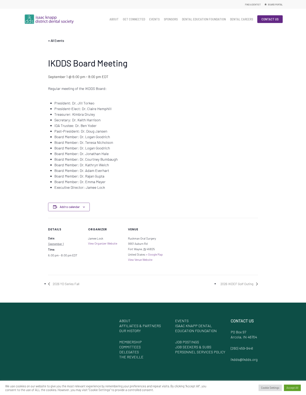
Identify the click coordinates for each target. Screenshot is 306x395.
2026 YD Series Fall (65, 284)
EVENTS (182, 320)
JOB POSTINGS (187, 342)
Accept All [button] (292, 387)
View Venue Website (140, 259)
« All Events (56, 40)
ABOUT (125, 320)
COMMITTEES (130, 347)
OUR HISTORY (130, 330)
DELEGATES (129, 352)
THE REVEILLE (131, 357)
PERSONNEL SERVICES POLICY (200, 352)
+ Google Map (154, 254)
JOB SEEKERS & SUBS (193, 347)
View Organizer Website (102, 243)
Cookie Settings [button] (270, 387)
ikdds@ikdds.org (244, 359)
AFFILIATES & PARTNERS (140, 325)
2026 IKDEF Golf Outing (237, 284)
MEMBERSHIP (130, 342)
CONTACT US (242, 320)
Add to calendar (70, 207)
